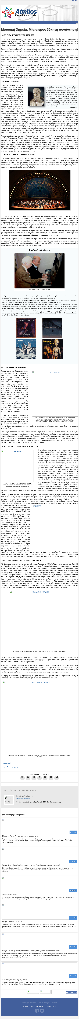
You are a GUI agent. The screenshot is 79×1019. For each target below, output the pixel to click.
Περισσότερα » (71, 992)
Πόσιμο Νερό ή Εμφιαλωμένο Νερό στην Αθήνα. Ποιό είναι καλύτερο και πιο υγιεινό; (31, 865)
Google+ (27, 798)
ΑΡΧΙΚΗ (25, 1006)
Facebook (20, 798)
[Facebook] (37, 1011)
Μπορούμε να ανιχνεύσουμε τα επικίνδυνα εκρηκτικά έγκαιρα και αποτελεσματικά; (31, 951)
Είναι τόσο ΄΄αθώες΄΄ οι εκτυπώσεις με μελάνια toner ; (20, 836)
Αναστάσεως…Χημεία (9, 894)
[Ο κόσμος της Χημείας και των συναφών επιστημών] (20, 12)
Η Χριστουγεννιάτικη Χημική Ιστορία (14, 980)
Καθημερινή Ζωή (37, 1006)
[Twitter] (42, 1011)
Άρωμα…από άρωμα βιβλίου (12, 921)
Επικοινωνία (51, 1006)
